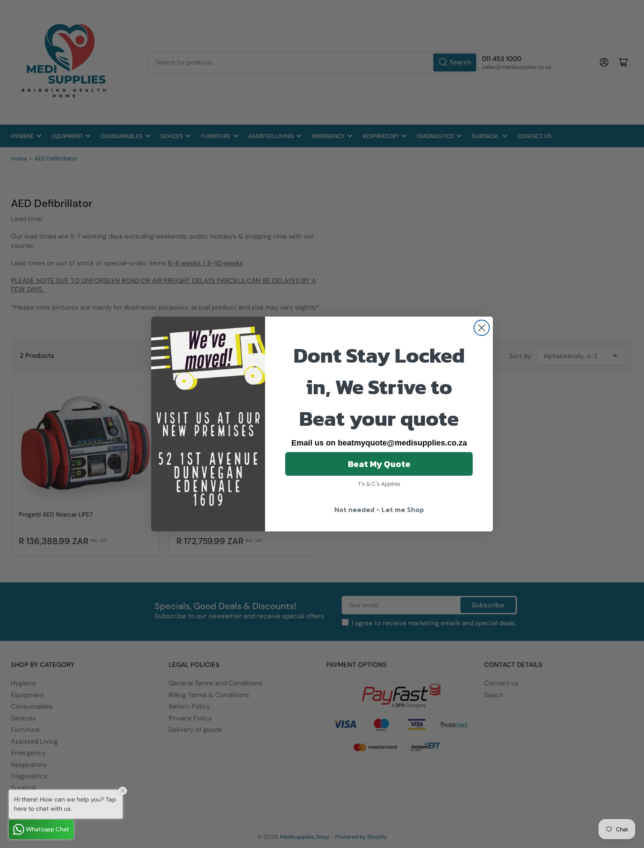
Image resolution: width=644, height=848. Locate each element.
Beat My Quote (379, 463)
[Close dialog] (481, 327)
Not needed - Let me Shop (379, 509)
